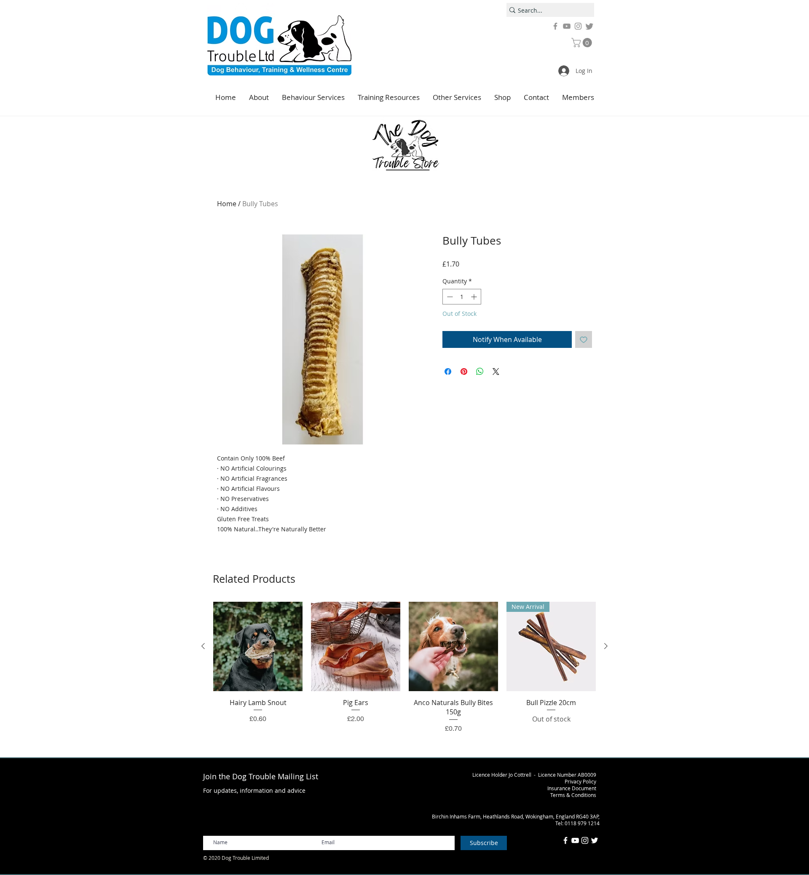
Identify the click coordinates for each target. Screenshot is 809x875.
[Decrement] (449, 296)
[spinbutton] (461, 296)
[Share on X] (496, 371)
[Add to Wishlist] (583, 339)
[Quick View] (258, 646)
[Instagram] (578, 26)
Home (226, 203)
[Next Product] (606, 646)
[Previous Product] (203, 646)
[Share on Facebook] (448, 371)
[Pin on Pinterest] (464, 371)
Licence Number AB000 (565, 774)
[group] (404, 667)
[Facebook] (555, 26)
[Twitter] (589, 26)
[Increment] (474, 296)
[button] (582, 42)
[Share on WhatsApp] (480, 371)
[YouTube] (566, 26)
